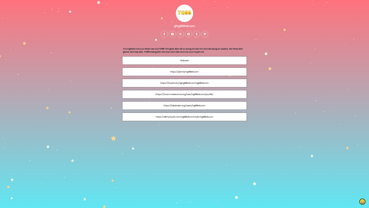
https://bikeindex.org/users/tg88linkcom (184, 105)
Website (184, 60)
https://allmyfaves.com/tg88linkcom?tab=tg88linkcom (184, 116)
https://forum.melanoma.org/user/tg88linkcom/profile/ (184, 94)
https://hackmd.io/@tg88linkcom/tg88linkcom (184, 83)
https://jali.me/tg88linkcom (184, 71)
